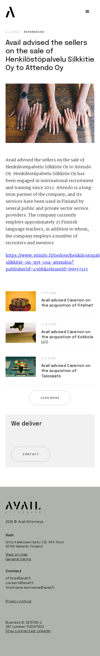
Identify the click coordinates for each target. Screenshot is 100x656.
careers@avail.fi (20, 583)
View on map (17, 555)
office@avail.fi (18, 578)
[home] (10, 12)
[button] (87, 12)
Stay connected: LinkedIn (28, 631)
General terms (18, 559)
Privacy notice (18, 601)
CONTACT (31, 454)
